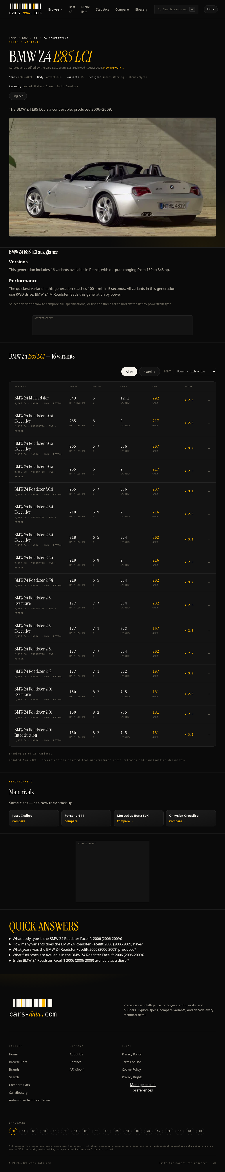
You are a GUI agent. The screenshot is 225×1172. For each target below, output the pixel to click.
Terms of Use (131, 1062)
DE (34, 1131)
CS (117, 1131)
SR (75, 1131)
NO (148, 1131)
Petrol (149, 372)
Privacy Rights (132, 1077)
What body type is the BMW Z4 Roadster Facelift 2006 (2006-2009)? (67, 938)
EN (13, 1131)
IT (65, 1131)
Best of (72, 9)
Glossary (141, 9)
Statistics (102, 9)
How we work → (114, 68)
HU (138, 1131)
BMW (24, 38)
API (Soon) (77, 1069)
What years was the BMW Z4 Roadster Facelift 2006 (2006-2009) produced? (74, 949)
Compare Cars (19, 1085)
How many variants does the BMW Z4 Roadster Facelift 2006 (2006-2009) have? (78, 944)
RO (23, 1131)
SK (127, 1131)
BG (179, 1131)
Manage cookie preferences (143, 1087)
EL (169, 1131)
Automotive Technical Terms (29, 1100)
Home (12, 38)
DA (190, 1131)
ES (54, 1131)
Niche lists (85, 9)
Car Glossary (18, 1092)
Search (14, 1077)
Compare (122, 9)
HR (85, 1131)
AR (200, 1131)
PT (96, 1131)
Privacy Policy (132, 1054)
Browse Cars (18, 1062)
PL (106, 1131)
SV (158, 1131)
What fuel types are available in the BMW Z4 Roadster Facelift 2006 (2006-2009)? (78, 954)
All (129, 372)
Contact (75, 1062)
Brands (14, 1069)
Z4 (35, 38)
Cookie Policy (131, 1069)
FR (44, 1131)
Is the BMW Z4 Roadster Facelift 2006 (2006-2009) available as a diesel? (71, 960)
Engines (18, 96)
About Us (76, 1054)
